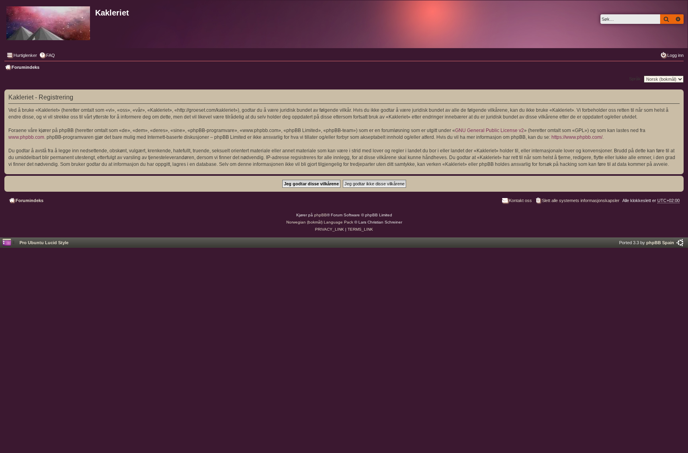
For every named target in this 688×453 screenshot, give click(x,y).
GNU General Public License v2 (489, 130)
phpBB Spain (660, 242)
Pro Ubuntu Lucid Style (44, 242)
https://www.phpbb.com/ (576, 137)
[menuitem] (47, 55)
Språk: (635, 78)
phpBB (320, 215)
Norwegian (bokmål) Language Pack (319, 222)
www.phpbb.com (26, 137)
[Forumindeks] (48, 21)
